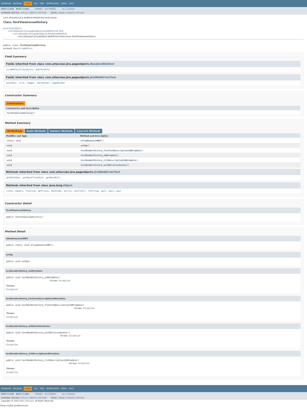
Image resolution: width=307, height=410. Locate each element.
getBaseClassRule (33, 177)
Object (67, 185)
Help (71, 3)
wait (103, 191)
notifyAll (80, 191)
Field (24, 13)
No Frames (50, 9)
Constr (32, 13)
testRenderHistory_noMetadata (98, 155)
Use (36, 3)
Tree (41, 3)
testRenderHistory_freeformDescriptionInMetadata (111, 150)
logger (30, 83)
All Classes (68, 9)
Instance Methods (61, 131)
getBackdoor (13, 177)
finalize (30, 191)
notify (67, 191)
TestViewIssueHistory (19, 113)
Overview (6, 3)
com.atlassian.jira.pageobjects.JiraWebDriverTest (35, 31)
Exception (64, 280)
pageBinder (58, 83)
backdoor (11, 83)
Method (42, 13)
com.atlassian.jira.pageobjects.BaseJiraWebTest (40, 33)
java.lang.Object (12, 28)
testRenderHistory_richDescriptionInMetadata (108, 160)
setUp (84, 145)
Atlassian (29, 401)
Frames (39, 9)
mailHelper (43, 83)
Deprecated (52, 3)
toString (93, 191)
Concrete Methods (88, 131)
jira (21, 83)
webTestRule (43, 69)
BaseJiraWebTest (23, 48)
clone (9, 191)
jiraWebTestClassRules (19, 69)
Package (17, 3)
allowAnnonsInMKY (91, 140)
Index (64, 3)
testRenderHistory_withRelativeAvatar (104, 165)
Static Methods (36, 131)
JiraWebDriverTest (103, 77)
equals (19, 191)
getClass (43, 191)
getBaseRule (53, 177)
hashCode (56, 191)
